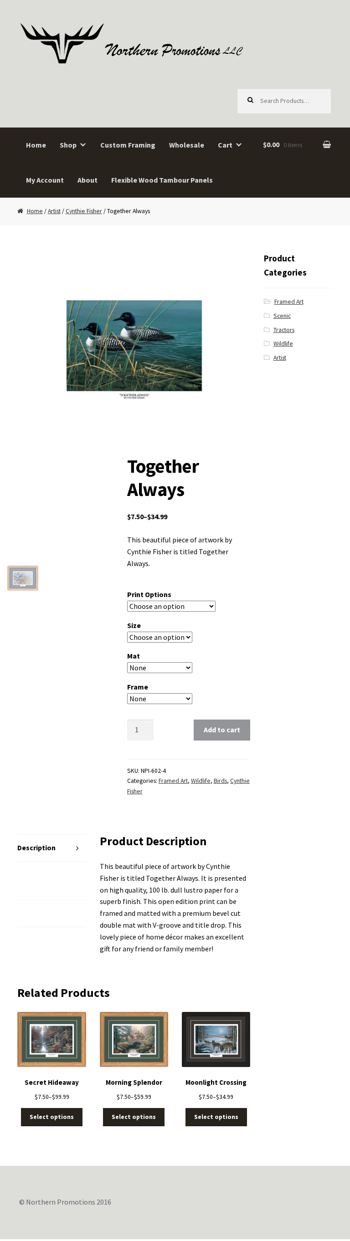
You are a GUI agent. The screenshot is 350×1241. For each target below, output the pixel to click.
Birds (220, 781)
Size (134, 625)
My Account (45, 179)
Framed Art (173, 781)
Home (36, 144)
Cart (225, 144)
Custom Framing (127, 144)
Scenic (282, 316)
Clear (218, 698)
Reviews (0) (36, 913)
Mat (133, 655)
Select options (52, 1117)
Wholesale (186, 144)
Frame (137, 686)
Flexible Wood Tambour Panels (162, 179)
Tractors (283, 330)
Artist (54, 211)
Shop (68, 144)
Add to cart (222, 729)
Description (36, 847)
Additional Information (37, 880)
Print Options (149, 594)
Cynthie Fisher (84, 211)
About (87, 179)
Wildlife (201, 781)
